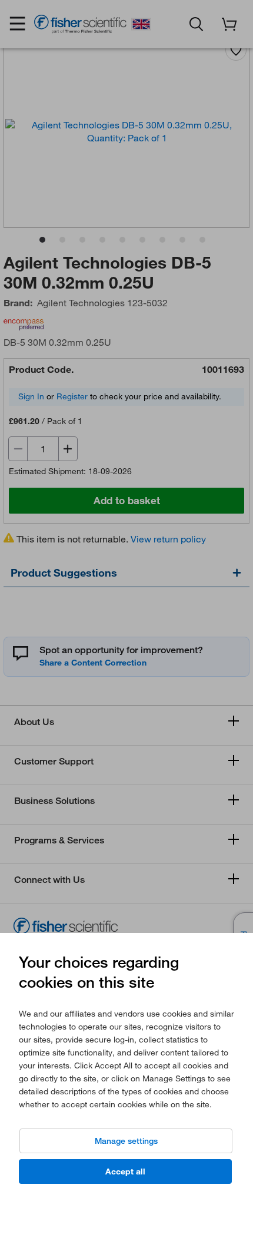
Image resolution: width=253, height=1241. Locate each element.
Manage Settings (126, 1141)
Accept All (125, 1171)
